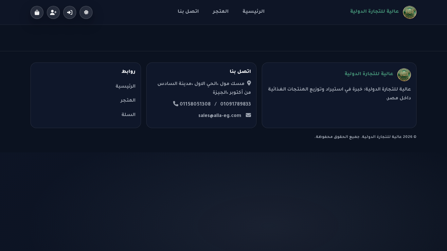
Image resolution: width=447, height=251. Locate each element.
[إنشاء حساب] (53, 12)
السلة (128, 115)
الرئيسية (253, 12)
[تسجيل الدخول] (69, 12)
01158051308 (195, 105)
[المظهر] (86, 12)
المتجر (221, 12)
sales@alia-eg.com (219, 116)
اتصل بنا (188, 12)
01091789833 (235, 105)
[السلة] (37, 12)
